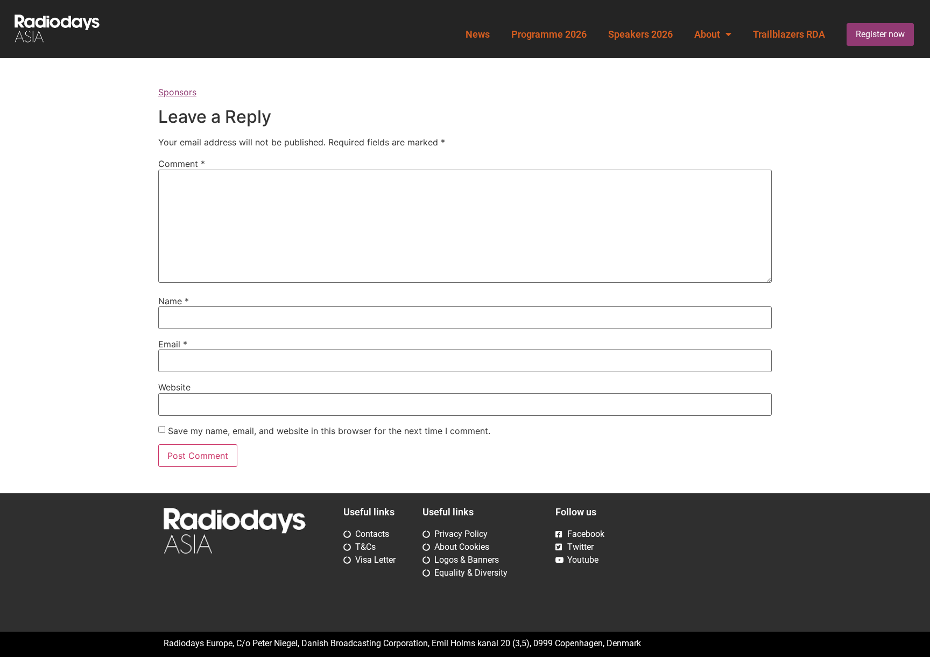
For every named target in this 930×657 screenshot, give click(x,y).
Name (173, 301)
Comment (181, 163)
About (707, 34)
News (478, 34)
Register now (880, 34)
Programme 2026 (549, 34)
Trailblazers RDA (789, 34)
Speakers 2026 (640, 34)
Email (172, 344)
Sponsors (177, 92)
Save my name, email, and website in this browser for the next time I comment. (329, 431)
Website (174, 387)
